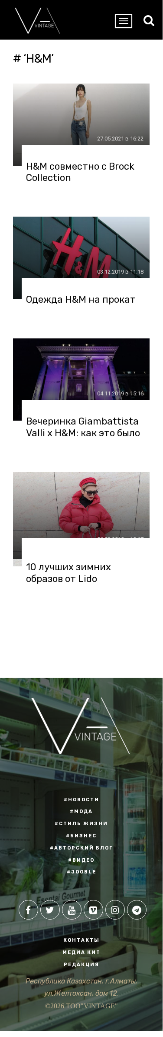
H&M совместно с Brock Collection (80, 172)
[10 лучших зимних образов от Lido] (81, 515)
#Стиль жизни (81, 823)
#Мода (81, 811)
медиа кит (81, 952)
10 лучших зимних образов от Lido (68, 573)
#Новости (81, 800)
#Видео (81, 860)
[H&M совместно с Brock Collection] (81, 125)
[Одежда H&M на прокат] (81, 258)
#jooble (81, 872)
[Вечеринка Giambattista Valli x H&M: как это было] (81, 379)
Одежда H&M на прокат (81, 299)
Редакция (81, 964)
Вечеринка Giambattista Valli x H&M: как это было (83, 427)
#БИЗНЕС (81, 836)
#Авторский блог (81, 848)
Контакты (81, 940)
